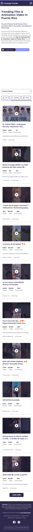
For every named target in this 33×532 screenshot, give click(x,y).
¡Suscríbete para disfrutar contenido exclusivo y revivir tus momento (16, 136)
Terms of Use (16, 515)
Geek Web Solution (25, 512)
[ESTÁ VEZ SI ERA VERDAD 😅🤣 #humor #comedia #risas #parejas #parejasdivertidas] (16, 351)
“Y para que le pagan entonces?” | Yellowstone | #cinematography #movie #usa (16, 207)
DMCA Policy (11, 517)
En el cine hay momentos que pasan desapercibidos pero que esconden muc (16, 484)
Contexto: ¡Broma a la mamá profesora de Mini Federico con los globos (16, 253)
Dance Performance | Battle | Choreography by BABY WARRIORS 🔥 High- (16, 332)
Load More (16, 495)
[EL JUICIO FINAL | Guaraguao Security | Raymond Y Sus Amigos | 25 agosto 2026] (16, 114)
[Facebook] (14, 522)
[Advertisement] (16, 69)
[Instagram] (19, 522)
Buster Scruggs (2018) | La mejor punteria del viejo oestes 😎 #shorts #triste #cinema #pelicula (15, 166)
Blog (24, 517)
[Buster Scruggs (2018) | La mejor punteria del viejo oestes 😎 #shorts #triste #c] (16, 154)
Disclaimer (18, 517)
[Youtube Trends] (9, 3)
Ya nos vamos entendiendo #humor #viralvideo (13, 283)
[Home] (3, 49)
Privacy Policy (7, 515)
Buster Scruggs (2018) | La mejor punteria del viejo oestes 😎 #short (16, 176)
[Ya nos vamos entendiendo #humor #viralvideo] (16, 272)
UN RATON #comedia (11, 400)
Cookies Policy (24, 515)
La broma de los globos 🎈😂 (14, 244)
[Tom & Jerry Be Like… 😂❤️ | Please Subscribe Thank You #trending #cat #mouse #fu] (16, 310)
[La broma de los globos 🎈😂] (16, 233)
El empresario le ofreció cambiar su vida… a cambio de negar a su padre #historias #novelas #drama (15, 437)
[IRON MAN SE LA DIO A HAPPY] (16, 464)
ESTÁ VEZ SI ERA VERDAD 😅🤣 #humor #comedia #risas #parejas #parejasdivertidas (15, 363)
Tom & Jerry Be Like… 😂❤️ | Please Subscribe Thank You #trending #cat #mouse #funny (15, 322)
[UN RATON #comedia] (16, 389)
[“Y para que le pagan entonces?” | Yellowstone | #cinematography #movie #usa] (16, 195)
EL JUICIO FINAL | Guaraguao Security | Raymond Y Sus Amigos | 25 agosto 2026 (14, 125)
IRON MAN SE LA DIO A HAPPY (15, 475)
